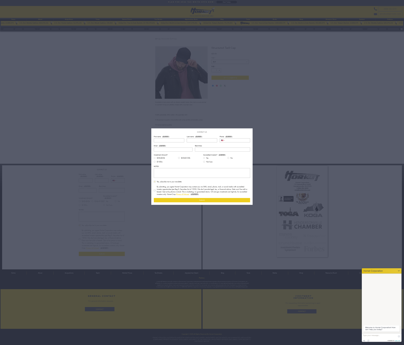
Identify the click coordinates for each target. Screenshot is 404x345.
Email (160, 146)
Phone (226, 137)
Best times (198, 146)
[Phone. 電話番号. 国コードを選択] (223, 140)
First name (162, 137)
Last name (195, 137)
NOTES (156, 166)
